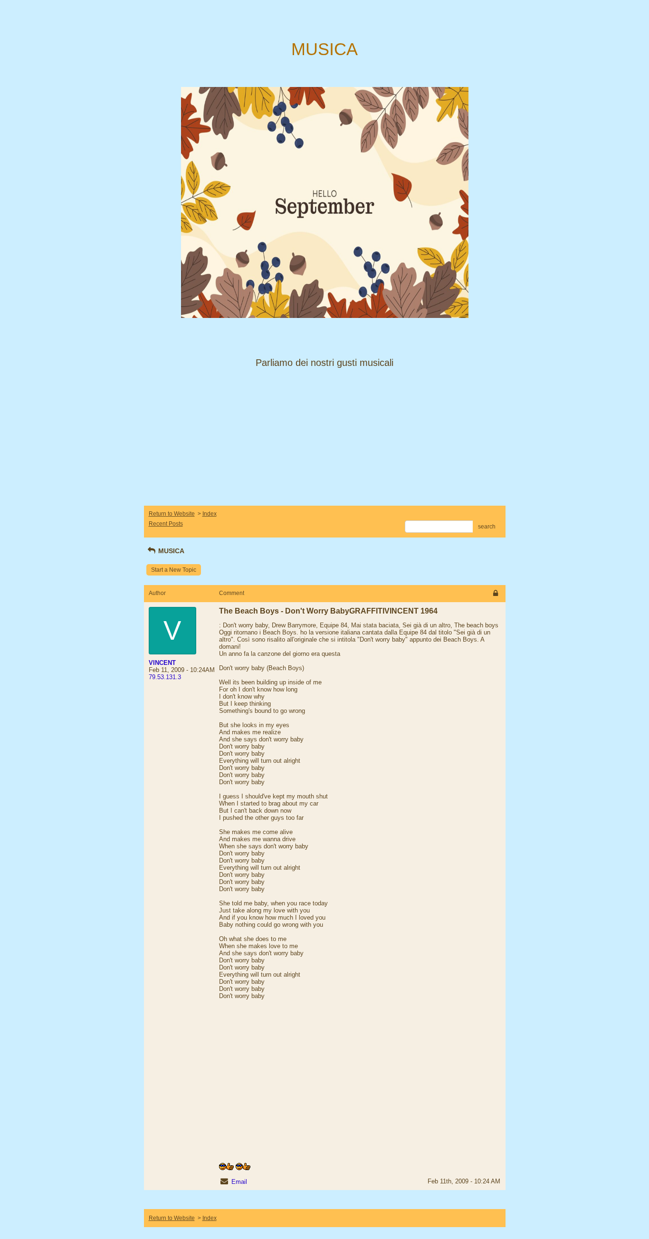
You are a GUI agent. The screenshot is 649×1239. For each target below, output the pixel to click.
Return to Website (172, 513)
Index (209, 513)
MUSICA (170, 551)
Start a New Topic (173, 570)
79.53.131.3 (165, 677)
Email (239, 1181)
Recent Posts (166, 523)
